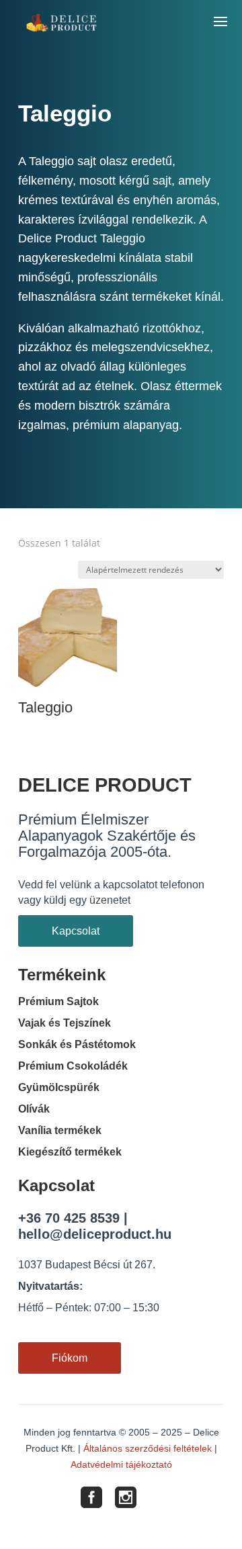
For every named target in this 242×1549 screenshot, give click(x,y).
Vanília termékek (60, 1130)
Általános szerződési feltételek (147, 1448)
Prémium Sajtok (58, 1001)
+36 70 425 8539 (69, 1218)
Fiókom (69, 1358)
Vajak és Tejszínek (64, 1023)
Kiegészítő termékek (70, 1152)
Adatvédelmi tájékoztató (121, 1464)
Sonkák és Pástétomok (77, 1044)
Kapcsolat (75, 931)
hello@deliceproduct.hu (94, 1234)
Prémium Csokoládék (73, 1066)
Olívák (34, 1109)
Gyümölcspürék (58, 1087)
